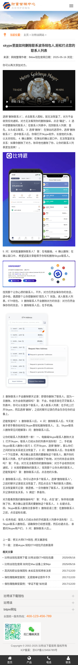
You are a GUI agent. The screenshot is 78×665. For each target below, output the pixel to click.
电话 (48, 662)
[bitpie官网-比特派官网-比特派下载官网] (23, 9)
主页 (26, 34)
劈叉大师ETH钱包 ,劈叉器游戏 (30, 539)
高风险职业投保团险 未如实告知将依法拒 (28, 570)
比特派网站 (38, 34)
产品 (29, 662)
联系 (68, 662)
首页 (9, 662)
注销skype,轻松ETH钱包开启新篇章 (33, 545)
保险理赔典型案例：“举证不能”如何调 (26, 583)
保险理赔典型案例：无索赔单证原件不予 (27, 577)
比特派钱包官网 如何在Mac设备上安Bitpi (28, 564)
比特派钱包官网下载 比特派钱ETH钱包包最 (29, 557)
